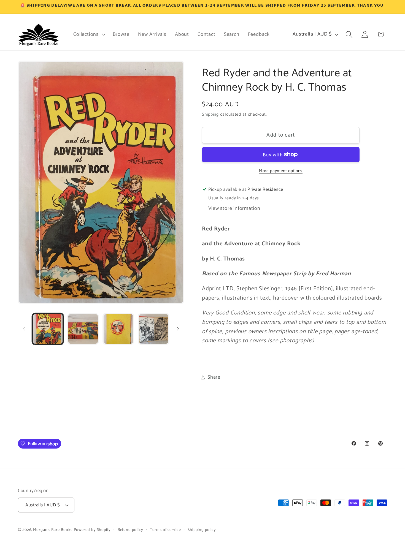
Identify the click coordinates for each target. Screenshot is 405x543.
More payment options (281, 171)
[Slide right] (178, 329)
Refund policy (130, 530)
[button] (88, 34)
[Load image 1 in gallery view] (48, 329)
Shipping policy (202, 530)
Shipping (210, 114)
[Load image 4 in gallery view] (153, 329)
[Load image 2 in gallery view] (83, 329)
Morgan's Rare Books (52, 529)
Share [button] (213, 377)
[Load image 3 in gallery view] (118, 329)
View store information (234, 208)
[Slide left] (24, 329)
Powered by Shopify (92, 529)
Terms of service (165, 530)
